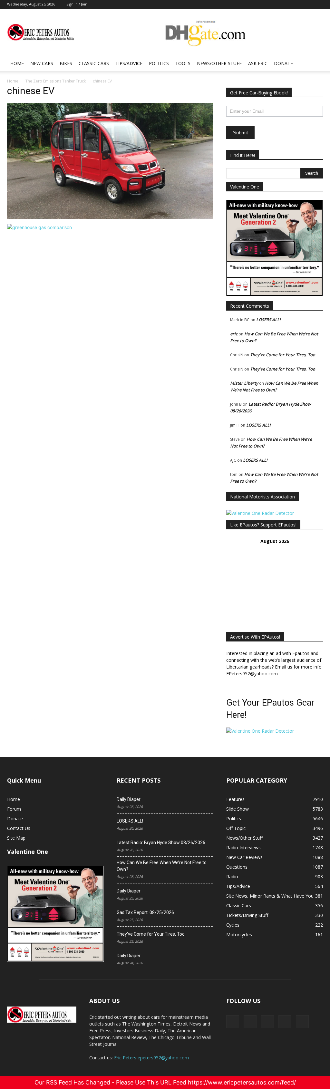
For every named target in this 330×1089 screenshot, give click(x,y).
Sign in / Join (76, 4)
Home (17, 63)
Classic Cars (94, 63)
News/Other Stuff (219, 63)
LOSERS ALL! (268, 320)
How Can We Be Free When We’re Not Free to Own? (162, 866)
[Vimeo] (267, 1021)
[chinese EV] (110, 217)
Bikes (66, 63)
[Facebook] (232, 1021)
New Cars (41, 63)
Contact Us (18, 828)
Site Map (16, 838)
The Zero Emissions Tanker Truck (55, 81)
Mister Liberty (244, 383)
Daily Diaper (129, 799)
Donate (283, 63)
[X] (250, 1021)
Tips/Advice (128, 63)
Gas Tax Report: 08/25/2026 (145, 912)
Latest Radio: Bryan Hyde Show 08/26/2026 (161, 842)
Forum (14, 809)
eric (234, 334)
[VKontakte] (284, 1021)
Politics (159, 63)
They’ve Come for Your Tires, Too (282, 355)
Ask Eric (257, 63)
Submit (240, 132)
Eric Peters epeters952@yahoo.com (151, 1058)
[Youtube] (302, 1021)
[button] (315, 64)
